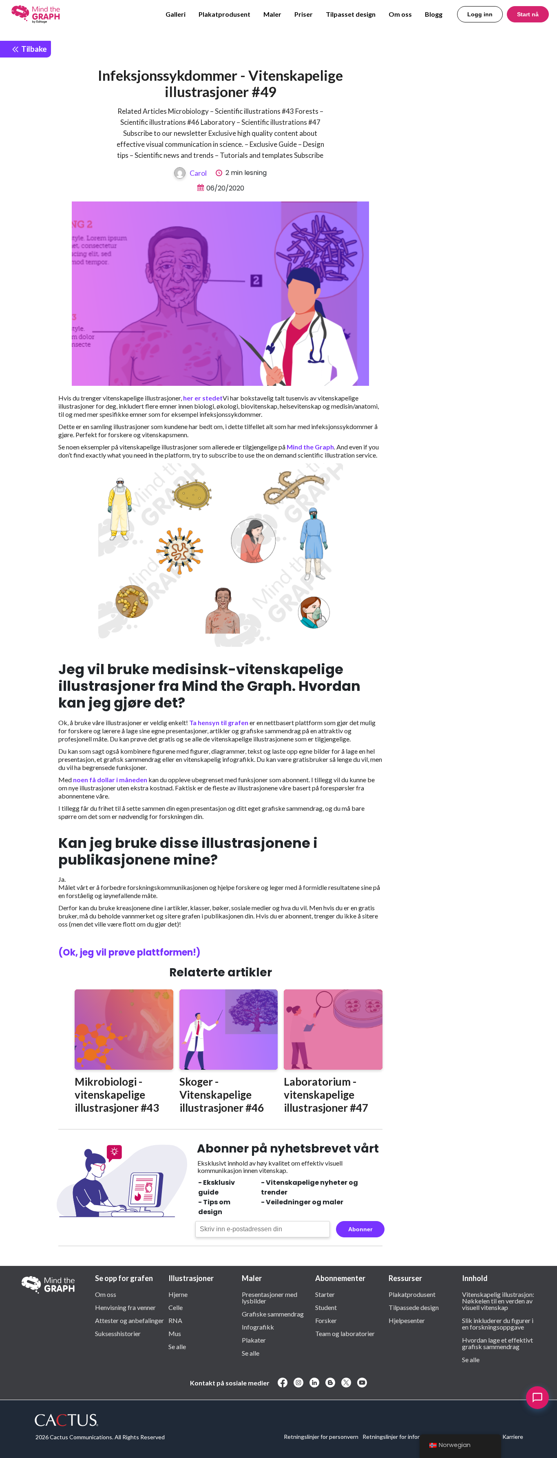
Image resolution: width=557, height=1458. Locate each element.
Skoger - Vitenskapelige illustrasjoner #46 (221, 1094)
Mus (174, 1333)
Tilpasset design (351, 14)
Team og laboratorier (345, 1333)
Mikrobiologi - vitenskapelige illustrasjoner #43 (117, 1094)
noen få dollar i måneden (110, 779)
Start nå (528, 14)
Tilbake (33, 48)
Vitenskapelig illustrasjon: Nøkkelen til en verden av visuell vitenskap (498, 1300)
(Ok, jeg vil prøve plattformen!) (129, 952)
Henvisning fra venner (125, 1307)
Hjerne (178, 1294)
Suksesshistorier (118, 1333)
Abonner (360, 1229)
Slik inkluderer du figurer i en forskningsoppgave (497, 1323)
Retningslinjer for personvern (321, 1436)
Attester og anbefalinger (129, 1320)
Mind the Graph (310, 447)
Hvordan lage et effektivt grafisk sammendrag (497, 1343)
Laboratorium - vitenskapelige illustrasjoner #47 (326, 1094)
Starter (325, 1294)
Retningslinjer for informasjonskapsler (410, 1436)
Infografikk (258, 1326)
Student (326, 1307)
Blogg (433, 14)
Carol (198, 172)
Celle (175, 1307)
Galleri (176, 14)
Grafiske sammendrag (273, 1313)
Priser (303, 14)
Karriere (512, 1436)
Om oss (400, 14)
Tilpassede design (414, 1307)
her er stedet (203, 398)
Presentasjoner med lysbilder (269, 1297)
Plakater (254, 1339)
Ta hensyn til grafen (218, 722)
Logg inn (480, 14)
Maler (272, 14)
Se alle (177, 1346)
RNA (175, 1320)
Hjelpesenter (407, 1320)
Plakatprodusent (224, 14)
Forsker (326, 1320)
